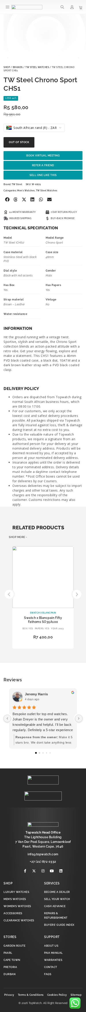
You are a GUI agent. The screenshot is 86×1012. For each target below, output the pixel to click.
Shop (7, 67)
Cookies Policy (57, 994)
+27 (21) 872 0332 (43, 861)
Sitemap (76, 994)
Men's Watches (26, 190)
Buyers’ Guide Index (59, 924)
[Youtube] (52, 870)
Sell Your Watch (57, 899)
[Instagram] (43, 870)
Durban (9, 974)
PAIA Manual (53, 952)
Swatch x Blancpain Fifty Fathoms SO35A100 (43, 620)
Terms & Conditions (31, 994)
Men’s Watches (15, 899)
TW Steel (17, 184)
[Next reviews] (78, 718)
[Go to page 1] (39, 753)
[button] (7, 7)
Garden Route (14, 945)
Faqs (47, 974)
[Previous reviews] (7, 718)
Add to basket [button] (43, 644)
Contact (50, 967)
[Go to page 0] (36, 753)
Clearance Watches (19, 920)
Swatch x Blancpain (43, 613)
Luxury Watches (16, 892)
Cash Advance (54, 906)
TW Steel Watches (37, 67)
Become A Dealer (57, 892)
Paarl (8, 952)
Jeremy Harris (36, 694)
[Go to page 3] (46, 752)
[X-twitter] (34, 870)
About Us (51, 945)
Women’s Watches (17, 906)
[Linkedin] (60, 870)
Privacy (9, 994)
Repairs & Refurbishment (55, 915)
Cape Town (12, 960)
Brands (18, 67)
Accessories (13, 913)
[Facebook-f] (25, 870)
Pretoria (10, 967)
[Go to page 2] (42, 752)
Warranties (53, 960)
